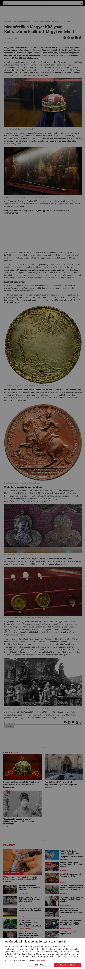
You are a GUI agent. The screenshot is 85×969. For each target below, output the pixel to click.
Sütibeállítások (40, 965)
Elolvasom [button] (41, 960)
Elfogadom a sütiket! (67, 965)
